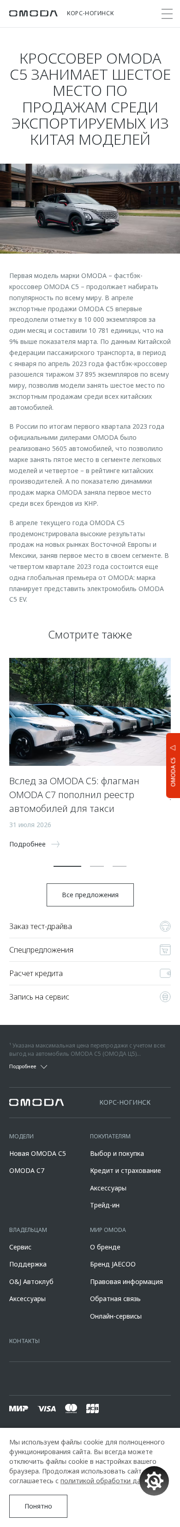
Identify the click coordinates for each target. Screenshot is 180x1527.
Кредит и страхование (125, 1170)
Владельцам (28, 1230)
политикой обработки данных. (108, 1480)
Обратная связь (115, 1298)
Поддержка (28, 1264)
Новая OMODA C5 (37, 1153)
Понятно (38, 1506)
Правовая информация (126, 1281)
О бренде (105, 1247)
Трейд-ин (105, 1205)
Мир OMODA (108, 1230)
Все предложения (90, 894)
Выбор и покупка (117, 1153)
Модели (21, 1136)
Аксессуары (108, 1188)
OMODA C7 (26, 1170)
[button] (67, 866)
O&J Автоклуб (31, 1281)
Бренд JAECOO (113, 1264)
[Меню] (167, 14)
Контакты (24, 1341)
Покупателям (110, 1136)
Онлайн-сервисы (116, 1316)
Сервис (20, 1247)
